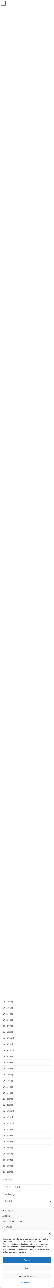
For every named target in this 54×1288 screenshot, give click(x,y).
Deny (27, 1268)
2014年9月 (8, 1129)
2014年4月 (8, 1160)
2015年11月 (8, 1044)
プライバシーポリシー (12, 1221)
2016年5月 (8, 1008)
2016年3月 (8, 1020)
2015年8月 (8, 1062)
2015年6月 (8, 1075)
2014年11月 (8, 1117)
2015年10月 (8, 1050)
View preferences (27, 1276)
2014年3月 (8, 1166)
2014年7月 (8, 1141)
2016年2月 (8, 1026)
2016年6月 (8, 1002)
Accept (27, 1260)
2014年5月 (8, 1154)
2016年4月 (8, 1014)
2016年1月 (8, 1032)
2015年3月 (8, 1093)
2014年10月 (8, 1123)
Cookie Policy (25, 1282)
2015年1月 (8, 1105)
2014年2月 (8, 1172)
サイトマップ (8, 1211)
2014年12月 (8, 1111)
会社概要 (6, 1216)
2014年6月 (8, 1148)
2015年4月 (8, 1087)
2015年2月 (8, 1099)
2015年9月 (8, 1056)
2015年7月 (8, 1068)
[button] (49, 1233)
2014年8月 (8, 1135)
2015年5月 (8, 1081)
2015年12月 (8, 1038)
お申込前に (7, 1227)
